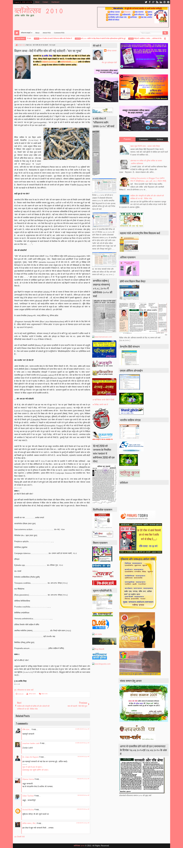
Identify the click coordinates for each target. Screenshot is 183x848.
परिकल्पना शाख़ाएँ (25, 33)
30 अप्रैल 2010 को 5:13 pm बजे (82, 729)
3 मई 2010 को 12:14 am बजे (83, 778)
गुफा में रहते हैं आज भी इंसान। (32, 767)
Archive (160, 139)
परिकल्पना (125, 12)
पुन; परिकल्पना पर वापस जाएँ (23, 690)
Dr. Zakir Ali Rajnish (30, 757)
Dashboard (55, 2)
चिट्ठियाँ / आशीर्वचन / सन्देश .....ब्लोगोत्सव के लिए (139, 38)
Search (165, 33)
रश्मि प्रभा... (26, 729)
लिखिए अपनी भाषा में (101, 404)
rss (157, 2)
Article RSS (47, 33)
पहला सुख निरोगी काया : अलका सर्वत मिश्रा (145, 146)
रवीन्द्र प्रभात (32, 694)
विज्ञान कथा (44, 694)
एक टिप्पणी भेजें (19, 837)
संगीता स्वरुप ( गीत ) (29, 823)
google (153, 2)
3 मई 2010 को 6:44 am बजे (83, 795)
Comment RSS (59, 33)
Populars (127, 139)
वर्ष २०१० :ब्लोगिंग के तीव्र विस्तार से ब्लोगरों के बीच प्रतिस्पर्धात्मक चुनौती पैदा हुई (94, 38)
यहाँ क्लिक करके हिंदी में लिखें (104, 400)
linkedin (161, 2)
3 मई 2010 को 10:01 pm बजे (83, 809)
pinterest (168, 2)
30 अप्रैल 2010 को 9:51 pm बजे (82, 743)
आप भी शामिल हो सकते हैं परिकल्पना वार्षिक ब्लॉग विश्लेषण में (47, 38)
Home (16, 32)
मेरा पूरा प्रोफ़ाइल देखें (109, 62)
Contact (45, 2)
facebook (150, 2)
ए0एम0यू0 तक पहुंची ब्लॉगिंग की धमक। (35, 770)
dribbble (164, 2)
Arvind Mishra (28, 810)
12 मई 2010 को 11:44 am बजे (82, 823)
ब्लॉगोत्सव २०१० (79, 846)
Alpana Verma (28, 779)
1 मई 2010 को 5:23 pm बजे (83, 756)
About (37, 2)
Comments (143, 139)
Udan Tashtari (28, 796)
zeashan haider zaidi (30, 743)
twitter (146, 2)
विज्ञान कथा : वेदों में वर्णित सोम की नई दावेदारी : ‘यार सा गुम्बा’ (48, 50)
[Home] (16, 45)
